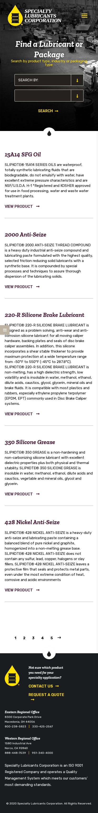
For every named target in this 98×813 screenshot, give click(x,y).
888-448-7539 (15, 753)
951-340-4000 (42, 753)
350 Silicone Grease (30, 442)
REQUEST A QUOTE (46, 694)
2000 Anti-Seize (25, 234)
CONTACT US (41, 686)
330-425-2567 (42, 726)
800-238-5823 (15, 726)
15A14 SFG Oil (23, 154)
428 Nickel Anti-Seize (32, 522)
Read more (22, 207)
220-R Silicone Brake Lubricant (44, 315)
